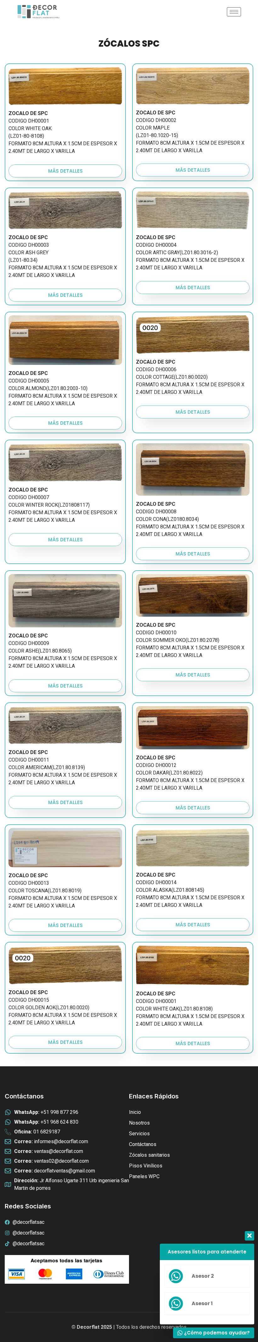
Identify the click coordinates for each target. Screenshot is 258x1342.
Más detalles (65, 171)
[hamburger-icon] (234, 11)
